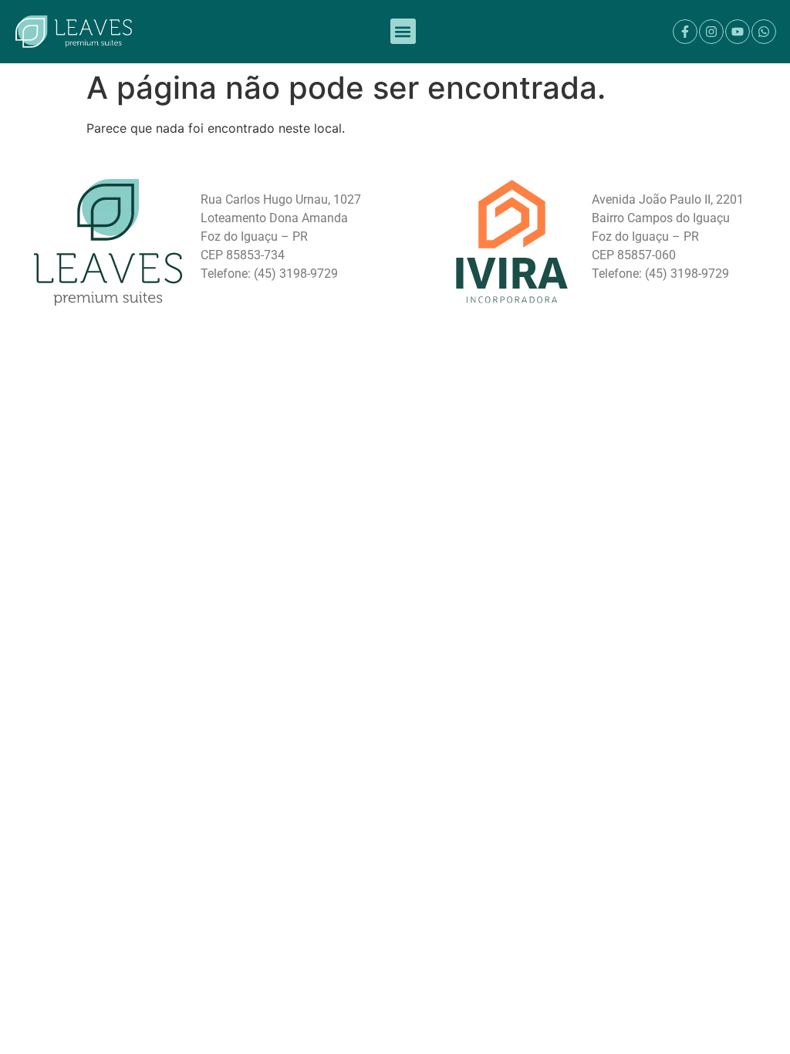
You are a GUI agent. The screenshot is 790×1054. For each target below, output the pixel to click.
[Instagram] (711, 31)
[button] (403, 31)
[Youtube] (737, 31)
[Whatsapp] (763, 31)
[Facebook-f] (685, 31)
